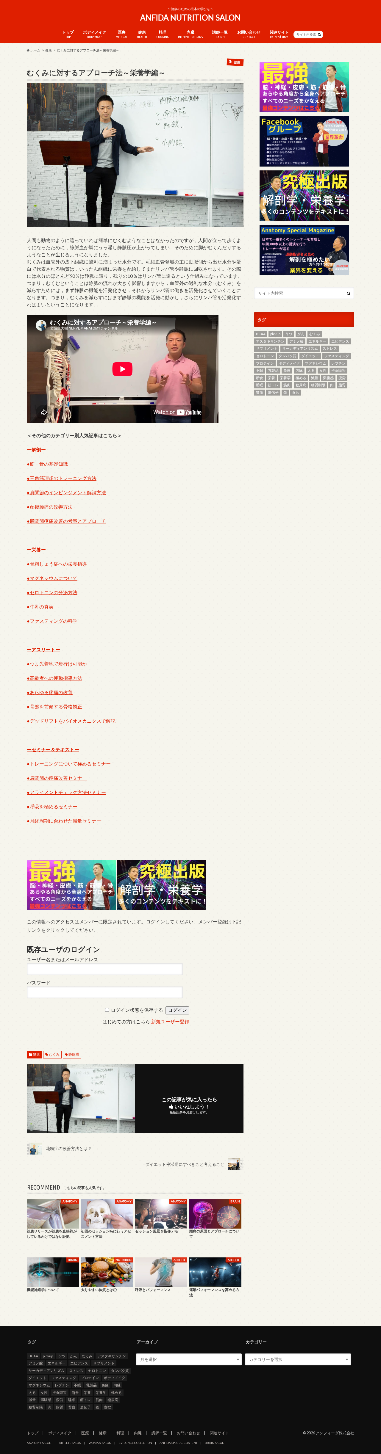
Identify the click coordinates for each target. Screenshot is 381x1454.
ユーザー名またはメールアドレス (62, 959)
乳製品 (273, 370)
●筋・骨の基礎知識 (47, 464)
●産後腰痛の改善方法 (50, 506)
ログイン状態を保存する (137, 1010)
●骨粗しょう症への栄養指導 (57, 564)
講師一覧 (220, 34)
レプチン (338, 363)
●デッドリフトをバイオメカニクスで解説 (71, 721)
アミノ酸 (296, 341)
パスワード (39, 982)
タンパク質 (287, 356)
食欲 (295, 392)
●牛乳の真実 (40, 606)
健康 (142, 34)
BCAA (261, 334)
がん (301, 334)
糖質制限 (318, 385)
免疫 (287, 370)
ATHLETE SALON (70, 1442)
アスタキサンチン (270, 341)
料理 (162, 34)
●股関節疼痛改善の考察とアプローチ (66, 521)
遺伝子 (273, 392)
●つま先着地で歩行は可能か (57, 663)
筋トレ (273, 385)
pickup (275, 334)
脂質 (342, 385)
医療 (122, 34)
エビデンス (340, 341)
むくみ (54, 1054)
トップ (68, 34)
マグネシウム (315, 363)
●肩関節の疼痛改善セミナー (57, 778)
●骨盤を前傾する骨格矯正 (54, 706)
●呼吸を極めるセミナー (52, 806)
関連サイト (279, 34)
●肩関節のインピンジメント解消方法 (66, 492)
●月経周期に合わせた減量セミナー (64, 821)
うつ (288, 334)
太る (311, 370)
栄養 (271, 378)
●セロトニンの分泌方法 (52, 592)
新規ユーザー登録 (170, 1021)
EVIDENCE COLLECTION (135, 1442)
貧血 (259, 392)
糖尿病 (301, 385)
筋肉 (287, 385)
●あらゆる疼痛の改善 (50, 692)
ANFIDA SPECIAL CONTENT (178, 1442)
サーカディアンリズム (300, 348)
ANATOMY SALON (39, 1442)
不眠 (259, 370)
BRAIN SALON (214, 1442)
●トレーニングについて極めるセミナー (69, 763)
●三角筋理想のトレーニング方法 (61, 478)
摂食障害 (338, 370)
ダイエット (310, 356)
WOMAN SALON (100, 1442)
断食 (259, 378)
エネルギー (317, 341)
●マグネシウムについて (52, 578)
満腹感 (328, 378)
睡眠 (259, 385)
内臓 (190, 34)
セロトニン (265, 356)
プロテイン (265, 363)
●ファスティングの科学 (52, 621)
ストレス (330, 348)
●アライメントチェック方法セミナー (66, 792)
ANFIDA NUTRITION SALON (190, 17)
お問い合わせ (248, 34)
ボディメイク (94, 34)
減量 (314, 378)
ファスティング (336, 356)
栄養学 (285, 378)
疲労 (342, 378)
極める (301, 378)
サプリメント (266, 348)
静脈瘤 (73, 1054)
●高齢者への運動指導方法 (54, 678)
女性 (323, 370)
